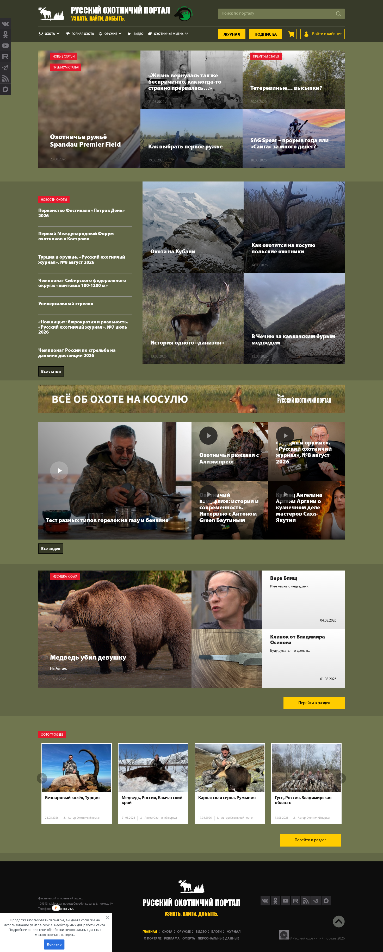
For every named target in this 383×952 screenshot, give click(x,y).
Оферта (188, 938)
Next (341, 778)
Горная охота (83, 34)
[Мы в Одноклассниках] (5, 34)
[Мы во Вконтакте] (5, 23)
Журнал (232, 35)
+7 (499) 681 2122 (62, 909)
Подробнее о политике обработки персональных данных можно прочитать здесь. (55, 932)
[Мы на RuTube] (5, 56)
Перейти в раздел (314, 703)
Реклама (172, 938)
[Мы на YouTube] (5, 45)
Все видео (50, 549)
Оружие (110, 34)
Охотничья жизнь (168, 34)
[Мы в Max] (5, 89)
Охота (50, 34)
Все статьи (51, 372)
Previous (42, 778)
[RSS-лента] (5, 78)
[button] (55, 927)
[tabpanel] (76, 783)
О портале (153, 938)
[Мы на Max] (326, 904)
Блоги (216, 932)
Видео (139, 34)
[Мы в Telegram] (5, 67)
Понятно (54, 944)
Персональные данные (218, 938)
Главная (150, 932)
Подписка (266, 35)
